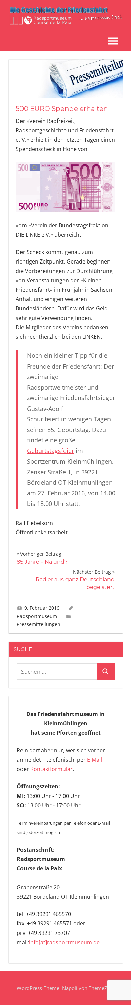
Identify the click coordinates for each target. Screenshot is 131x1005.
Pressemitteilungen (38, 624)
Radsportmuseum (37, 616)
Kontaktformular (51, 769)
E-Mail (94, 759)
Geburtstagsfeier (50, 451)
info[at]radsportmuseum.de (64, 942)
